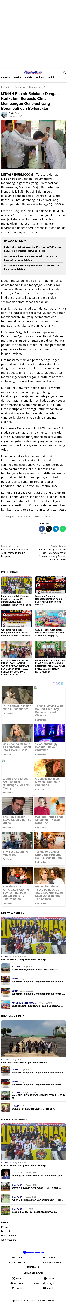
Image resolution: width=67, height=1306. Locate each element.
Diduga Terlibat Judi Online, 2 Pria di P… (34, 1108)
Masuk (4, 1226)
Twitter (19, 1278)
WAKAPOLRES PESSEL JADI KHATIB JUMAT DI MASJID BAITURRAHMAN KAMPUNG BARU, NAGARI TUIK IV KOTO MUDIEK (50, 666)
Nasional (16, 966)
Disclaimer (49, 1257)
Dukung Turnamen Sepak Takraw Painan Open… (38, 1175)
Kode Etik (17, 1257)
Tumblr (51, 1278)
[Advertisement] (33, 34)
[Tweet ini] (49, 529)
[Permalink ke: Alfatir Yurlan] (4, 114)
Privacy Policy (17, 1262)
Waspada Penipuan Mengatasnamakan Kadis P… (38, 981)
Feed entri (6, 1231)
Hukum (15, 1106)
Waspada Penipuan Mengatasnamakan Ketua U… (39, 993)
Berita (15, 979)
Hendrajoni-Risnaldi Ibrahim (17, 516)
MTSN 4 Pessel (42, 516)
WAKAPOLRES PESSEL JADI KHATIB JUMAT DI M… (38, 1096)
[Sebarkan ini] (42, 529)
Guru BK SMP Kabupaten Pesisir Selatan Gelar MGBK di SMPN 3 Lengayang (49, 632)
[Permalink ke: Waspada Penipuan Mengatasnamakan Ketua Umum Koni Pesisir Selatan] (16, 618)
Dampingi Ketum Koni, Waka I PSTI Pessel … (36, 1187)
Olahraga (6, 956)
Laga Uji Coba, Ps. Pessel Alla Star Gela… (35, 1211)
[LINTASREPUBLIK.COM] (34, 71)
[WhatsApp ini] (63, 529)
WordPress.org (8, 1239)
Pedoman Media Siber (49, 1262)
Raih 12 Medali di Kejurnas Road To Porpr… (25, 959)
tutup (36, 1283)
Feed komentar (9, 1235)
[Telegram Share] (56, 529)
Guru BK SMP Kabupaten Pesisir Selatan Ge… (37, 1005)
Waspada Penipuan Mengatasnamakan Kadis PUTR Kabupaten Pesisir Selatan (48, 600)
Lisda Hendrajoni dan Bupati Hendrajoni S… (36, 969)
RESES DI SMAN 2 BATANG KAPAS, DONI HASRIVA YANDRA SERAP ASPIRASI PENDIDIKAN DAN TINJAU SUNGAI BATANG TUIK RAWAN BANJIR (15, 667)
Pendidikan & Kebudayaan (24, 1003)
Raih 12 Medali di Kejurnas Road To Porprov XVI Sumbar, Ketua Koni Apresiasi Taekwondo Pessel (16, 600)
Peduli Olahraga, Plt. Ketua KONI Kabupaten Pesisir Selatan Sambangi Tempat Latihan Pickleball (52, 553)
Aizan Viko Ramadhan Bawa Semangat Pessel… (38, 1199)
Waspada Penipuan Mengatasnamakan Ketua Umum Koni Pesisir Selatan (15, 632)
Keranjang (33, 1267)
